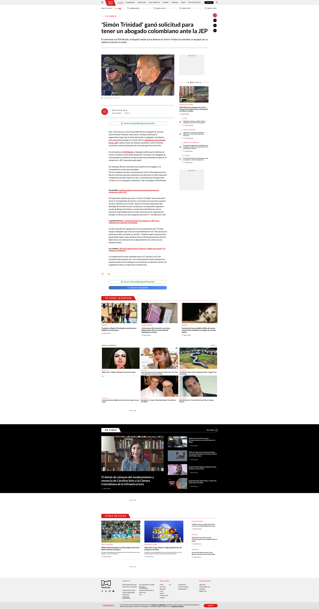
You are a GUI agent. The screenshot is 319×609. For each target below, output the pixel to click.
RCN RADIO (163, 589)
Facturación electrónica (147, 584)
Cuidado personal (197, 521)
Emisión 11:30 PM (211, 8)
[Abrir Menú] (102, 2)
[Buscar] (217, 2)
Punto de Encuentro (194, 2)
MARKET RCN (202, 591)
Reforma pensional (189, 129)
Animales (104, 325)
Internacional (130, 2)
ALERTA (162, 593)
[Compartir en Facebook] (215, 20)
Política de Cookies (177, 606)
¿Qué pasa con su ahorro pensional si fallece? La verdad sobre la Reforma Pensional (193, 134)
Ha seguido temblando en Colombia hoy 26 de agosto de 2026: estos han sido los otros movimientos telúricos (195, 147)
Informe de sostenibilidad (143, 587)
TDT (170, 584)
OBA (140, 594)
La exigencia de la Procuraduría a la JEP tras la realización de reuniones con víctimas (134, 222)
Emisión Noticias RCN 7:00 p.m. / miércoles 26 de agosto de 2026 (203, 481)
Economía (165, 2)
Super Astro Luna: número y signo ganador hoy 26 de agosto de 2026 (163, 548)
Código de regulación (128, 590)
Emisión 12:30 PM (160, 8)
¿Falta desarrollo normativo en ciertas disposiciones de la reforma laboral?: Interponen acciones (155, 330)
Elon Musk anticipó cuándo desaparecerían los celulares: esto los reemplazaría (195, 159)
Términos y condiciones (158, 605)
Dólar (185, 118)
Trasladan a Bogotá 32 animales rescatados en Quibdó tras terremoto (118, 329)
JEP (109, 274)
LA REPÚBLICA (182, 584)
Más (210, 430)
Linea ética (142, 592)
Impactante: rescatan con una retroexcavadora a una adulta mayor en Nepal (202, 440)
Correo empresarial (128, 592)
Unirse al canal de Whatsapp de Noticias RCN (139, 123)
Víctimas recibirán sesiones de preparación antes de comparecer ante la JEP (134, 191)
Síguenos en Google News (139, 288)
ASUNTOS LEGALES (183, 587)
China (193, 534)
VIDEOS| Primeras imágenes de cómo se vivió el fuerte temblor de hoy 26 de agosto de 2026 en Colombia (193, 109)
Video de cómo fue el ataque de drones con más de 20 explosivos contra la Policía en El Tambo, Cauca (203, 454)
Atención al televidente (129, 587)
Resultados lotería (150, 544)
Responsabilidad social (129, 584)
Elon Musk (186, 155)
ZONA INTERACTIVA (204, 587)
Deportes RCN (142, 2)
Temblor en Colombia (186, 104)
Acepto (210, 605)
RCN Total (163, 587)
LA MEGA (162, 597)
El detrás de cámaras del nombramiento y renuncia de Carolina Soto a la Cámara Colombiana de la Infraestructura (127, 480)
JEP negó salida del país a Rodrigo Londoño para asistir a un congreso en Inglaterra (137, 250)
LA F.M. (161, 591)
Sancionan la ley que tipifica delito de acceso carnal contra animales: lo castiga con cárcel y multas (199, 330)
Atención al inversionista (126, 597)
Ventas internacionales (146, 590)
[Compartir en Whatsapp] (215, 30)
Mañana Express (134, 8)
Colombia (120, 2)
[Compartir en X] (215, 25)
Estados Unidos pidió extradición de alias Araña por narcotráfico (202, 468)
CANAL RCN (209, 2)
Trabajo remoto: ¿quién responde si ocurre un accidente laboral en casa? (203, 525)
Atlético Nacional (107, 544)
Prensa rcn (125, 594)
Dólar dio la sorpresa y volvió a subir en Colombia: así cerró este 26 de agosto (194, 121)
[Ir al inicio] (110, 3)
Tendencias (174, 2)
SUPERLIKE (202, 589)
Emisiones (107, 8)
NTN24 (161, 584)
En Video (111, 430)
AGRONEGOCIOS (182, 589)
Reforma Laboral (147, 325)
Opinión (183, 2)
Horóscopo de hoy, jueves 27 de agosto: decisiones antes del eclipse (203, 553)
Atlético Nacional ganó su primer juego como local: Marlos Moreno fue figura (120, 548)
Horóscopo (195, 549)
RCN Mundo (128, 152)
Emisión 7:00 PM (186, 8)
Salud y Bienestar (154, 2)
